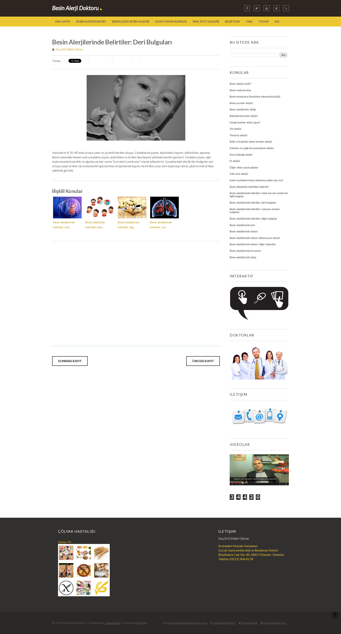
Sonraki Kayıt (70, 361)
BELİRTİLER (232, 21)
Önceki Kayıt (203, 361)
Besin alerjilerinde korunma (245, 250)
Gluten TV (64, 542)
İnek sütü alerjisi (239, 173)
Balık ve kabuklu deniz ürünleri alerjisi (251, 141)
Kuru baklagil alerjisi (241, 154)
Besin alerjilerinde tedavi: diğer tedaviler (253, 244)
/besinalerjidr (250, 623)
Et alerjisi (235, 160)
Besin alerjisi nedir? (240, 83)
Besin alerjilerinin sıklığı (243, 109)
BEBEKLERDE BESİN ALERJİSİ (130, 21)
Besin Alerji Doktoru (77, 7)
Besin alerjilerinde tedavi (244, 231)
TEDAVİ (263, 21)
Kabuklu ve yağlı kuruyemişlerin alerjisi (252, 148)
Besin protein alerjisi (241, 103)
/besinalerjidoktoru (224, 623)
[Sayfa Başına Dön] (335, 615)
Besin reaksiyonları (240, 90)
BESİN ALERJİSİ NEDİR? (91, 21)
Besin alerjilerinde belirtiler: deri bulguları (253, 202)
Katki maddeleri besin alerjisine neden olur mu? (256, 180)
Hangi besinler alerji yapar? (245, 122)
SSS (276, 21)
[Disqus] (136, 290)
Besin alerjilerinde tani (242, 225)
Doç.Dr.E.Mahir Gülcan (69, 49)
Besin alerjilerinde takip (243, 257)
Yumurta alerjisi (238, 135)
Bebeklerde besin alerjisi (244, 115)
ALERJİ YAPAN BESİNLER (171, 21)
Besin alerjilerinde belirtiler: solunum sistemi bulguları (255, 211)
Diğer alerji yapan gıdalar (244, 167)
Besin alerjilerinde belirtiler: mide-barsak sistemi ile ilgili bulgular (259, 195)
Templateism (113, 623)
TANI (249, 21)
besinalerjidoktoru (275, 623)
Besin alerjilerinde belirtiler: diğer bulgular (253, 218)
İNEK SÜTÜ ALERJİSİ (206, 21)
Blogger (142, 623)
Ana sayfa (62, 21)
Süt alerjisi (235, 128)
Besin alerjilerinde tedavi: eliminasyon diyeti (255, 238)
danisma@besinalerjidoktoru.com (187, 623)
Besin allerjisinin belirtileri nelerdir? (249, 186)
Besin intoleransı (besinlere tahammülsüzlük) (255, 96)
